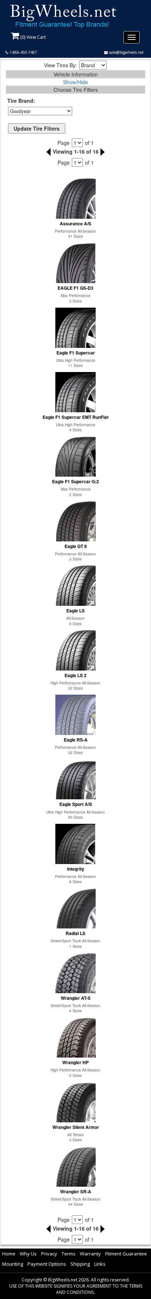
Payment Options (46, 1264)
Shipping (80, 1264)
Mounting (12, 1264)
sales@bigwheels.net (126, 52)
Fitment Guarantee (126, 1253)
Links (100, 1264)
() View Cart (32, 37)
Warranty (90, 1253)
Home (8, 1253)
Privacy (49, 1253)
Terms (69, 1253)
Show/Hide (75, 82)
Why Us (28, 1253)
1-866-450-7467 (22, 52)
